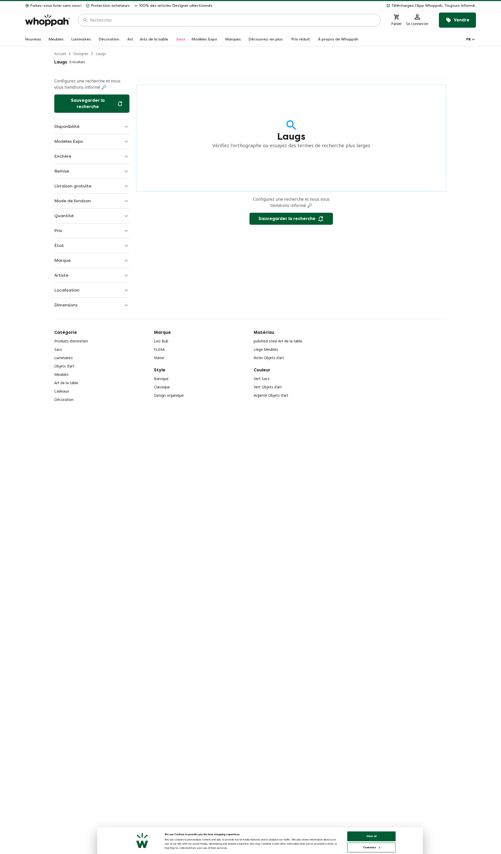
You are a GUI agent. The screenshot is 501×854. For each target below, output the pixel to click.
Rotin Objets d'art (269, 357)
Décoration (64, 399)
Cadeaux (61, 391)
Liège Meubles (266, 349)
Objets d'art (64, 366)
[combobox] (233, 20)
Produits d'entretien (71, 341)
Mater (159, 357)
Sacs (58, 349)
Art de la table (66, 382)
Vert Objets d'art (268, 386)
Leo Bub (161, 341)
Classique (162, 386)
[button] (346, 5)
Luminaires (63, 357)
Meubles (61, 374)
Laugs (101, 53)
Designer (80, 53)
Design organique (169, 395)
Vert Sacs (262, 378)
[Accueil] (47, 20)
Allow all (371, 836)
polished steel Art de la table (278, 341)
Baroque (161, 378)
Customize (369, 847)
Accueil (60, 53)
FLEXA (159, 349)
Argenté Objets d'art (271, 395)
